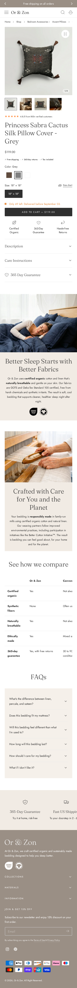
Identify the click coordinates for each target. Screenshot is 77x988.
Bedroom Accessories (37, 21)
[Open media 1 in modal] (65, 34)
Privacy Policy (53, 940)
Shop (18, 21)
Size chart (67, 185)
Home (7, 21)
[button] (6, 12)
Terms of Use (39, 940)
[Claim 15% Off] (67, 931)
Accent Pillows (59, 21)
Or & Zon (18, 980)
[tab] (11, 104)
